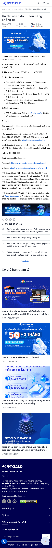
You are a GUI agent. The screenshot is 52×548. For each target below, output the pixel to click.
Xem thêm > (26, 261)
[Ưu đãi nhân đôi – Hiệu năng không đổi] (6, 219)
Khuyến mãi (6, 9)
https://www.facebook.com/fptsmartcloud (28, 163)
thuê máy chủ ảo (35, 113)
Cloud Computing (11, 196)
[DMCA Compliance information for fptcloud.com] (28, 501)
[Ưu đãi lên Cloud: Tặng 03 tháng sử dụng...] (26, 382)
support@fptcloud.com (16, 496)
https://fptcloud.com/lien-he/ (33, 140)
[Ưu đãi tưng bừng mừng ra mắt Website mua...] (26, 292)
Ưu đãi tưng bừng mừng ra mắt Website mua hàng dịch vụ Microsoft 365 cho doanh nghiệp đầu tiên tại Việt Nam (28, 231)
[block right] (26, 209)
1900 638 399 (15, 471)
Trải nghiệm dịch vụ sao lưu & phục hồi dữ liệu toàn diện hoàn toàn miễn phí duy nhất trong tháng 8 (26, 255)
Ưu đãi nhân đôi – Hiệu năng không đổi (23, 237)
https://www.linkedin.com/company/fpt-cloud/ (28, 168)
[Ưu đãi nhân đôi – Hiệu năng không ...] (26, 339)
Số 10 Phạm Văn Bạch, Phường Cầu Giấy (25, 481)
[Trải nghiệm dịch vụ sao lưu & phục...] (26, 428)
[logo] (12, 3)
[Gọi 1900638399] (4, 541)
